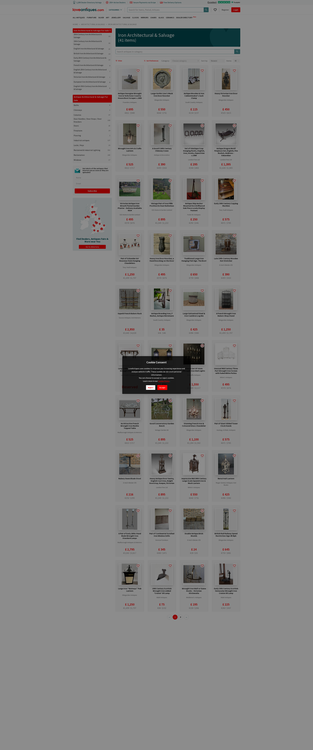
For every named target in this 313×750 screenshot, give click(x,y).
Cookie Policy (164, 381)
